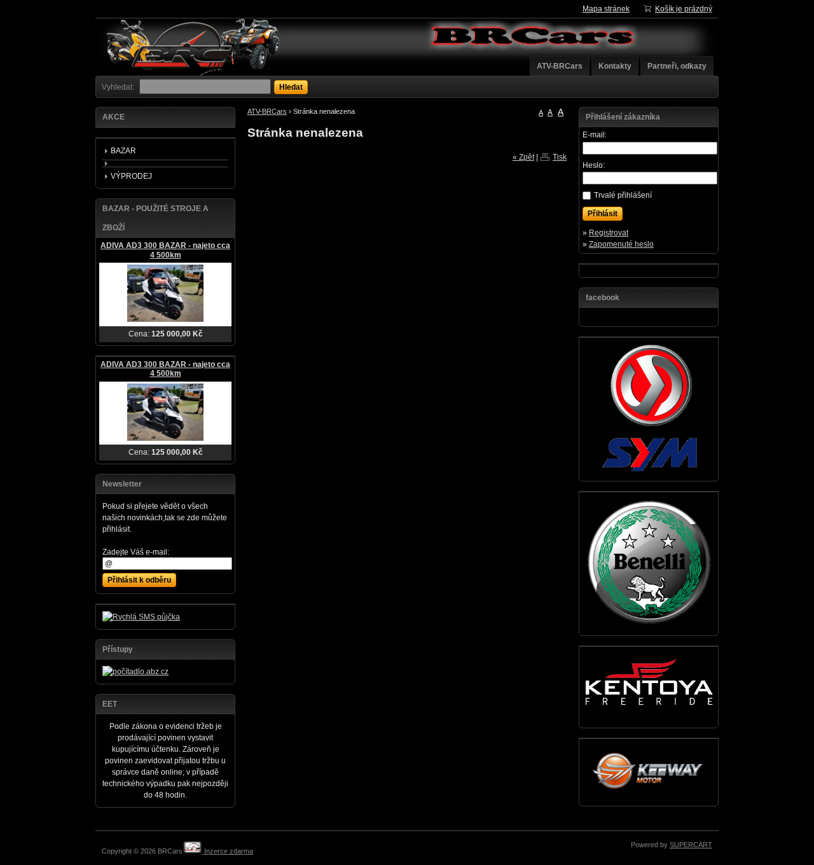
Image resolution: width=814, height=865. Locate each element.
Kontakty (614, 66)
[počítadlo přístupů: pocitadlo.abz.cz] (135, 671)
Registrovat (608, 232)
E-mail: (595, 134)
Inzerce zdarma (227, 851)
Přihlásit (602, 213)
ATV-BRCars (560, 66)
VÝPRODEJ (131, 176)
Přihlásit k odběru (139, 580)
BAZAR (123, 150)
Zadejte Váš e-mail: (135, 552)
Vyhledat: (118, 87)
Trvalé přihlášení (623, 195)
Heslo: (594, 165)
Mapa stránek (606, 8)
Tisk (560, 157)
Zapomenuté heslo (621, 244)
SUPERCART (691, 844)
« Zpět (523, 157)
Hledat (291, 87)
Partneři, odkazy (677, 66)
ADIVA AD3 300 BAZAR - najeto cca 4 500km (165, 250)
